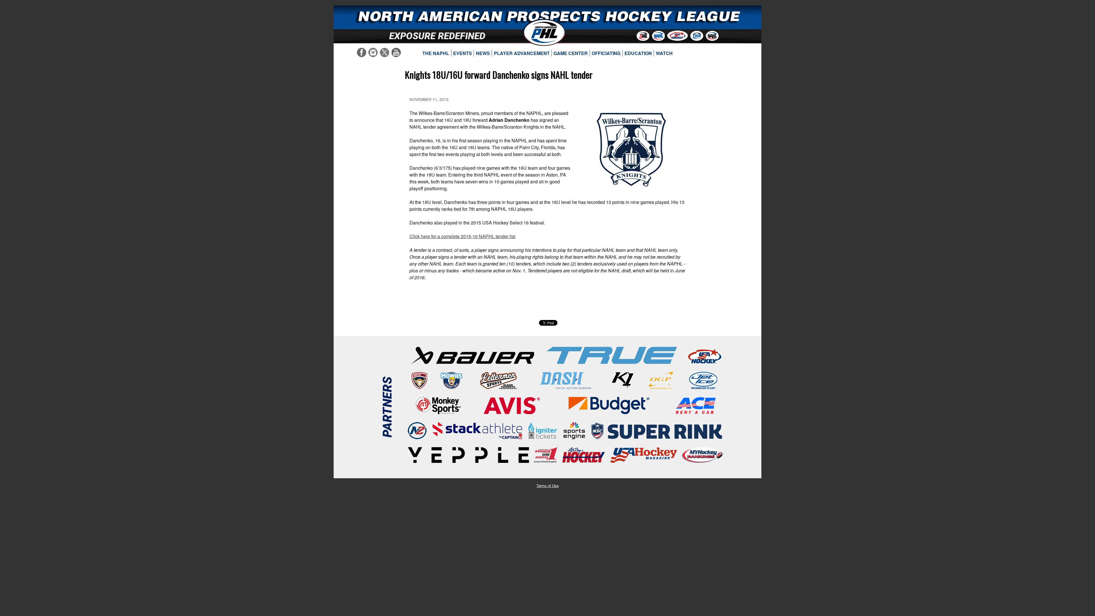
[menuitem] (436, 53)
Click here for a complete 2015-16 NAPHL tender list (462, 236)
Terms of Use (547, 485)
